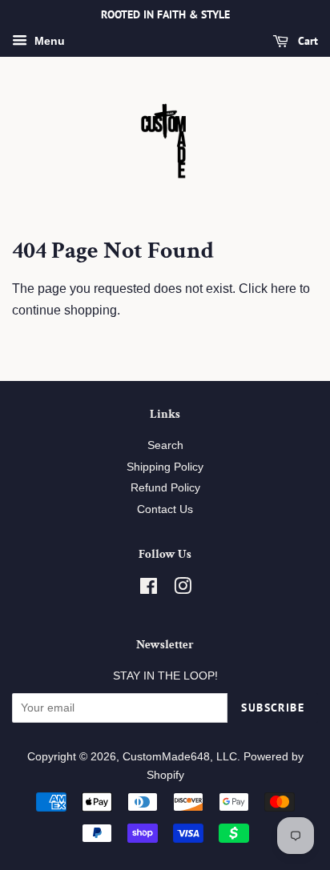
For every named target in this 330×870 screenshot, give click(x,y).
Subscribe (272, 707)
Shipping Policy (165, 467)
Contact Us (165, 509)
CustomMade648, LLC (180, 757)
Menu (48, 40)
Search (165, 445)
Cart (306, 41)
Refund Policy (165, 488)
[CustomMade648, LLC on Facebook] (148, 589)
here (283, 288)
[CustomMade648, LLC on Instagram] (182, 589)
